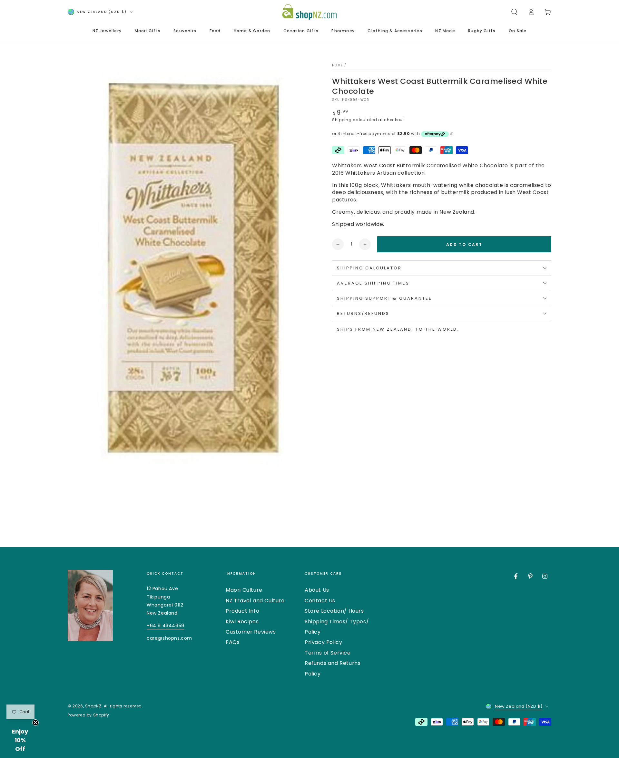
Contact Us (320, 600)
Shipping (342, 119)
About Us (317, 590)
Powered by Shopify (88, 715)
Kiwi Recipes (242, 621)
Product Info (242, 611)
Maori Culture (244, 590)
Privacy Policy (323, 642)
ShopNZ (93, 706)
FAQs (233, 642)
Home (337, 65)
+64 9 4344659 (165, 625)
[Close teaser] (35, 722)
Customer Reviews (251, 632)
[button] (514, 12)
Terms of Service (328, 652)
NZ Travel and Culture (255, 600)
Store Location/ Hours (334, 611)
